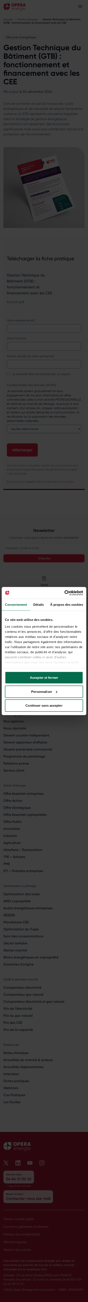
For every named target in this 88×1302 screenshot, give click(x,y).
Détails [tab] (38, 604)
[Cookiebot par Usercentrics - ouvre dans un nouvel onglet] (64, 593)
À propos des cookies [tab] (66, 604)
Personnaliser (41, 691)
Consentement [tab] (16, 604)
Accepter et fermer (44, 677)
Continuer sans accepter (43, 705)
